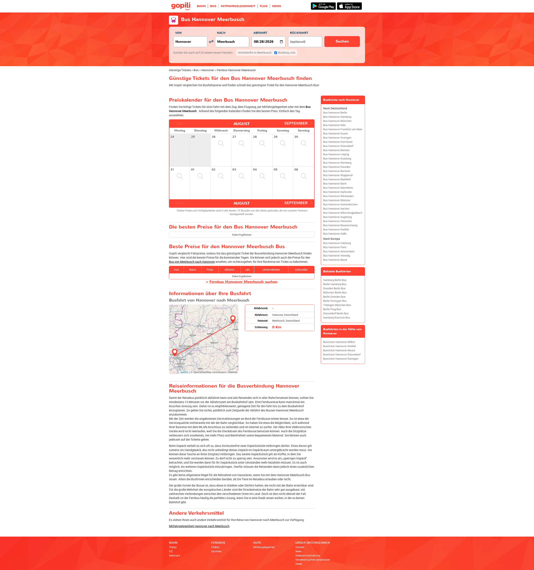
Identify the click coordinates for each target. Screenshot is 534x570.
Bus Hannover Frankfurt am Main (342, 129)
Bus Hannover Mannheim (338, 188)
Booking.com (266, 52)
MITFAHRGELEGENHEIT (238, 6)
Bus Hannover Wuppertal (338, 175)
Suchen (342, 41)
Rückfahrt (299, 33)
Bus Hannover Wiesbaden (338, 196)
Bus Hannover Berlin (335, 112)
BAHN (201, 6)
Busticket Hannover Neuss (339, 350)
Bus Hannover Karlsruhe (337, 192)
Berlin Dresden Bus (334, 296)
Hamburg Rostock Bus (336, 317)
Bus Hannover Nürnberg (337, 162)
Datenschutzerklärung (307, 555)
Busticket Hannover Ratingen (340, 358)
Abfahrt (260, 33)
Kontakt (299, 547)
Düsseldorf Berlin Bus (336, 313)
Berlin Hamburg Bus (334, 284)
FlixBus (215, 547)
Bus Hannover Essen (335, 133)
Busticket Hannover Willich (339, 342)
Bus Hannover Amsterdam (338, 251)
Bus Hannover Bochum (336, 171)
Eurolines (216, 551)
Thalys (172, 547)
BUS (213, 6)
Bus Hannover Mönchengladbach (342, 213)
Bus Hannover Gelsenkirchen (340, 204)
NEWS (276, 6)
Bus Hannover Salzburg (337, 243)
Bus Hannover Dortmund (337, 142)
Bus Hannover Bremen (336, 150)
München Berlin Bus (335, 292)
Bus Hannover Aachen (336, 208)
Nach (221, 33)
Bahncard (174, 555)
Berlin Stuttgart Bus (335, 301)
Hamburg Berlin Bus (334, 280)
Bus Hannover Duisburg (337, 158)
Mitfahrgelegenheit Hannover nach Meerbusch (199, 526)
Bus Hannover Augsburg (337, 217)
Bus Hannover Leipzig (336, 154)
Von (178, 33)
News (298, 551)
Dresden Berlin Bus (334, 288)
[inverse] (211, 41)
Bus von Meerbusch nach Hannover (192, 262)
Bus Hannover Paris (334, 247)
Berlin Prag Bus (332, 309)
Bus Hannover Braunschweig (340, 225)
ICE (171, 551)
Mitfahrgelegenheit (264, 547)
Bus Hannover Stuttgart (337, 137)
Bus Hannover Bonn (334, 183)
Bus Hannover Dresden (336, 167)
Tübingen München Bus (337, 305)
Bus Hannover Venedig (336, 255)
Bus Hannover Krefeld (336, 229)
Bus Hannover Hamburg (337, 117)
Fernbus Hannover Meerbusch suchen (243, 281)
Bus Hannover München (337, 121)
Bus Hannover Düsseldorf (338, 146)
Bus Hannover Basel (335, 260)
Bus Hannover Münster (336, 200)
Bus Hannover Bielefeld (337, 179)
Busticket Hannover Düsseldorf (341, 354)
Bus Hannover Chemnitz (337, 221)
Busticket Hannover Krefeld (339, 346)
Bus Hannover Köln (334, 125)
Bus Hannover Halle (334, 233)
